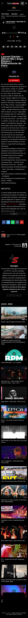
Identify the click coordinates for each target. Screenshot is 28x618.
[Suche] (26, 3)
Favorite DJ (14, 76)
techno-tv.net (19, 614)
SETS (7, 614)
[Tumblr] (14, 295)
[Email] (20, 295)
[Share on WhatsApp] (13, 222)
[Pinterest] (17, 295)
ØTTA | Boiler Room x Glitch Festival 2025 (13, 540)
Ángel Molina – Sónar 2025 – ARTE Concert (13, 401)
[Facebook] (8, 295)
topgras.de (15, 614)
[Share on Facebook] (4, 222)
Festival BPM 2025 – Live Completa (11, 362)
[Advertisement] (14, 601)
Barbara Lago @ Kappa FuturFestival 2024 (13, 322)
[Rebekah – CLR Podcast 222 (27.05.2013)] (24, 245)
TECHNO (5, 14)
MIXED (14, 14)
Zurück (2, 231)
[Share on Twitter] (8, 222)
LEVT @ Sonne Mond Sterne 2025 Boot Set (13, 481)
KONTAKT (10, 614)
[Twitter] (11, 295)
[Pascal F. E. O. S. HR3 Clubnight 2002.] (3, 235)
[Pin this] (22, 222)
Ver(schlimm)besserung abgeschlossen (14, 10)
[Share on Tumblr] (17, 222)
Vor (26, 241)
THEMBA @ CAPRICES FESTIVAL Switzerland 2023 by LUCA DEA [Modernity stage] (13, 342)
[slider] (12, 33)
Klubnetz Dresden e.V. (12, 204)
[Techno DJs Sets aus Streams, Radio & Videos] (13, 3)
